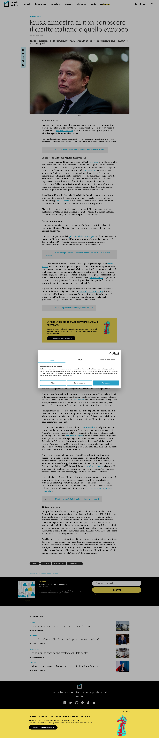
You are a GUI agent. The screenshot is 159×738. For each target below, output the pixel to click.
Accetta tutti (106, 383)
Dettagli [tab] (79, 360)
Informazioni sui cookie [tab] (107, 360)
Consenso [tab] (52, 360)
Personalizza (78, 383)
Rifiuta (53, 383)
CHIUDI (127, 712)
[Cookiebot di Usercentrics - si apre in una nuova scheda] (111, 353)
